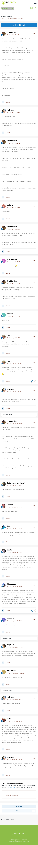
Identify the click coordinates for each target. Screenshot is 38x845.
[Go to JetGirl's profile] (4, 551)
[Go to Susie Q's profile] (4, 720)
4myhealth (11, 645)
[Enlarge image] (16, 266)
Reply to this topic (19, 25)
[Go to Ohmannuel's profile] (4, 585)
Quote (8, 102)
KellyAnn (10, 110)
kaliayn (10, 205)
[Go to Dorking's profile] (4, 506)
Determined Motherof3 (16, 483)
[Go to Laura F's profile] (4, 337)
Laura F (10, 335)
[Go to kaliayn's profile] (4, 206)
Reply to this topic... (12, 795)
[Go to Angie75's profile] (4, 620)
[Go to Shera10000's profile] (4, 261)
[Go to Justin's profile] (4, 527)
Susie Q (10, 719)
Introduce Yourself (17, 18)
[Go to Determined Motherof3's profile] (4, 484)
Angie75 (10, 618)
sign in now (11, 787)
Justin (9, 526)
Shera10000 (12, 259)
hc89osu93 (11, 671)
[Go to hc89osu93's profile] (4, 672)
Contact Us (19, 833)
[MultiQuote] (3, 102)
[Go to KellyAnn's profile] (4, 111)
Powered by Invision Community (19, 841)
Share (20, 806)
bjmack (10, 314)
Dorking (10, 504)
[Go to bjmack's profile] (4, 315)
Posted (13, 35)
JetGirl (9, 550)
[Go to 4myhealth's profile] (4, 646)
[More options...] (34, 33)
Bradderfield (7, 16)
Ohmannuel (11, 584)
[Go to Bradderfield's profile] (4, 34)
